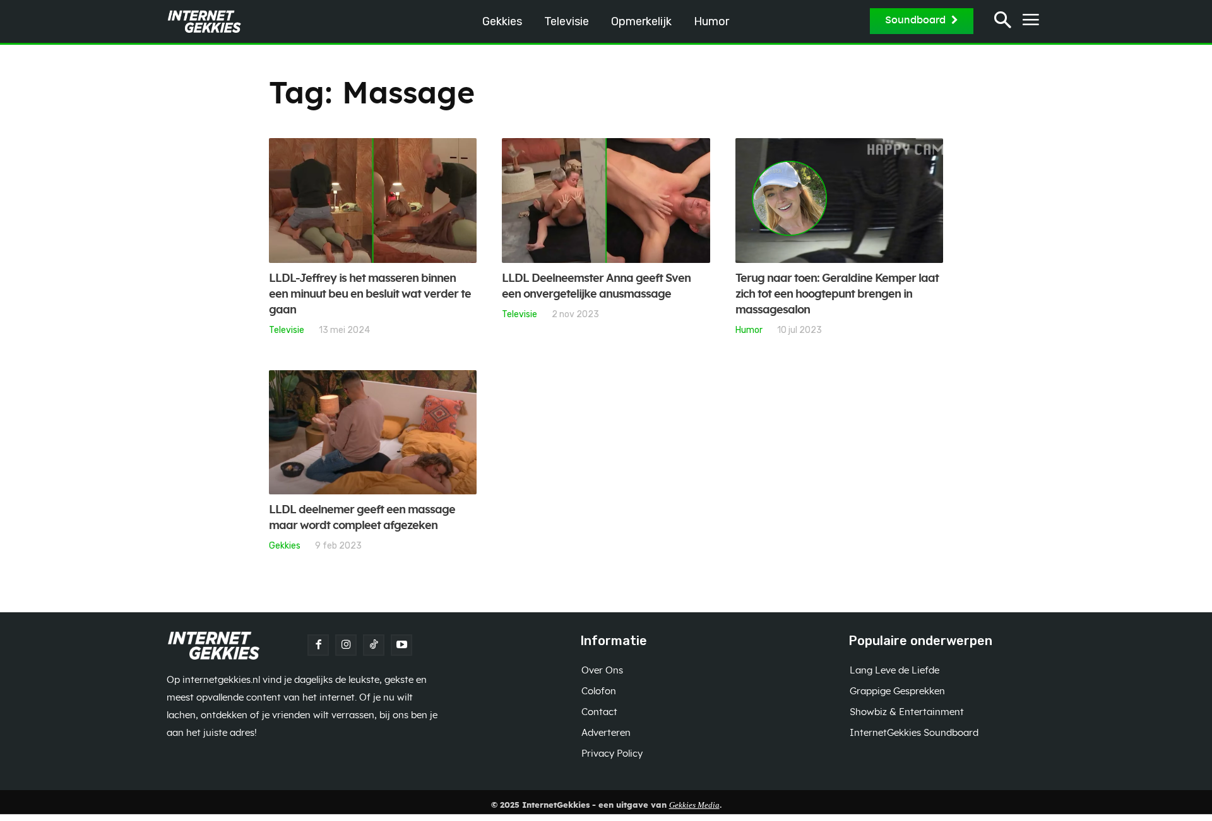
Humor (749, 330)
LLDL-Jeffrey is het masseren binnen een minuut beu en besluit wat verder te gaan (370, 294)
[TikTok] (373, 645)
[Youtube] (401, 645)
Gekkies (284, 545)
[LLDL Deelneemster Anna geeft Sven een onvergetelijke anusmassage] (606, 200)
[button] (1003, 22)
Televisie (286, 330)
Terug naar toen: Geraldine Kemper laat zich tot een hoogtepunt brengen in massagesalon (837, 294)
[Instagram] (346, 645)
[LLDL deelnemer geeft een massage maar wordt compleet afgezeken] (373, 432)
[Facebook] (318, 645)
